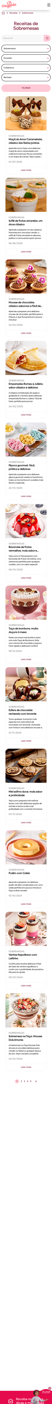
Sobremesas (27, 13)
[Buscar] (47, 38)
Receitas (13, 13)
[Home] (3, 13)
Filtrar (26, 88)
